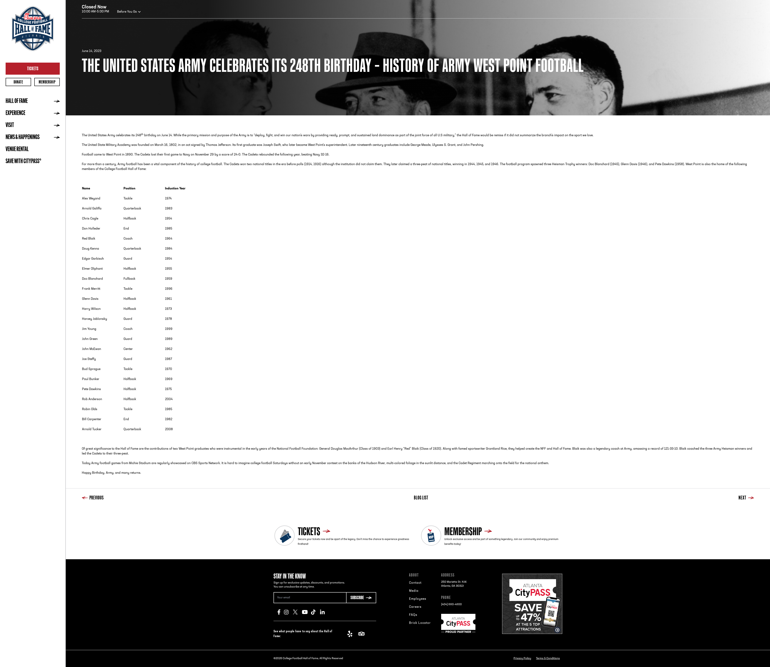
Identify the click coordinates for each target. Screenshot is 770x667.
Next (742, 498)
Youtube (306, 612)
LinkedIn (324, 612)
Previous (96, 498)
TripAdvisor (362, 634)
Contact (415, 583)
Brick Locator (420, 623)
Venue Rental (17, 149)
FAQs (413, 615)
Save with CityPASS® (23, 161)
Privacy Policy (522, 658)
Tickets (32, 68)
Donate (18, 81)
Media (413, 591)
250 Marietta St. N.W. (454, 584)
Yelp (352, 634)
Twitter (297, 612)
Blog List (421, 498)
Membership (47, 81)
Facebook (281, 612)
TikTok (315, 612)
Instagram (288, 612)
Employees (417, 599)
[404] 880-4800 (451, 604)
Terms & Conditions (548, 658)
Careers (415, 607)
